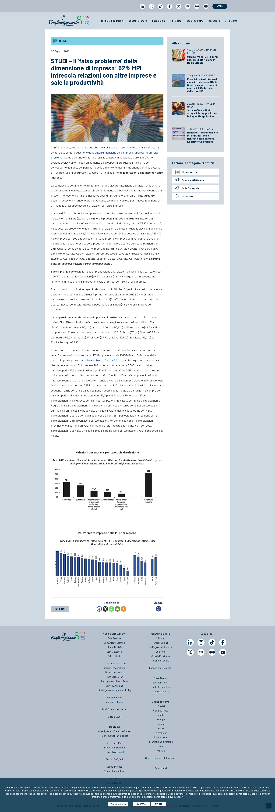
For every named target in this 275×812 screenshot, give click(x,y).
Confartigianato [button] (138, 20)
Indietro (60, 608)
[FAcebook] (222, 642)
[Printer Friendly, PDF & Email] (158, 610)
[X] (105, 609)
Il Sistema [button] (176, 20)
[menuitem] (142, 9)
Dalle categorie (190, 188)
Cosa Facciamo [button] (195, 20)
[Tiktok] (211, 642)
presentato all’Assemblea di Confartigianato (97, 360)
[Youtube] (222, 652)
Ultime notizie (189, 171)
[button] (231, 20)
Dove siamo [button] (158, 20)
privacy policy (175, 796)
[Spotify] (200, 652)
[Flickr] (211, 652)
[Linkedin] (190, 642)
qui (136, 360)
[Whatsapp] (111, 609)
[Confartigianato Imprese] (69, 20)
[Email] (117, 609)
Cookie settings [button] (118, 804)
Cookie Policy (257, 793)
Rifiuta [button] (158, 804)
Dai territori (188, 196)
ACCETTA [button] (141, 804)
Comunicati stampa (192, 180)
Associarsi (215, 20)
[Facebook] (99, 609)
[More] (123, 609)
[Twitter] (190, 652)
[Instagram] (200, 642)
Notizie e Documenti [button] (112, 20)
